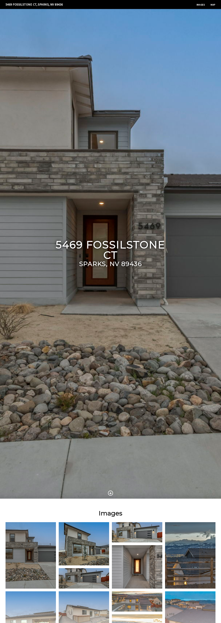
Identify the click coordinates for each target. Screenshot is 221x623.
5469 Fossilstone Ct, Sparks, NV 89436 (34, 4)
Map (213, 4)
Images (201, 4)
